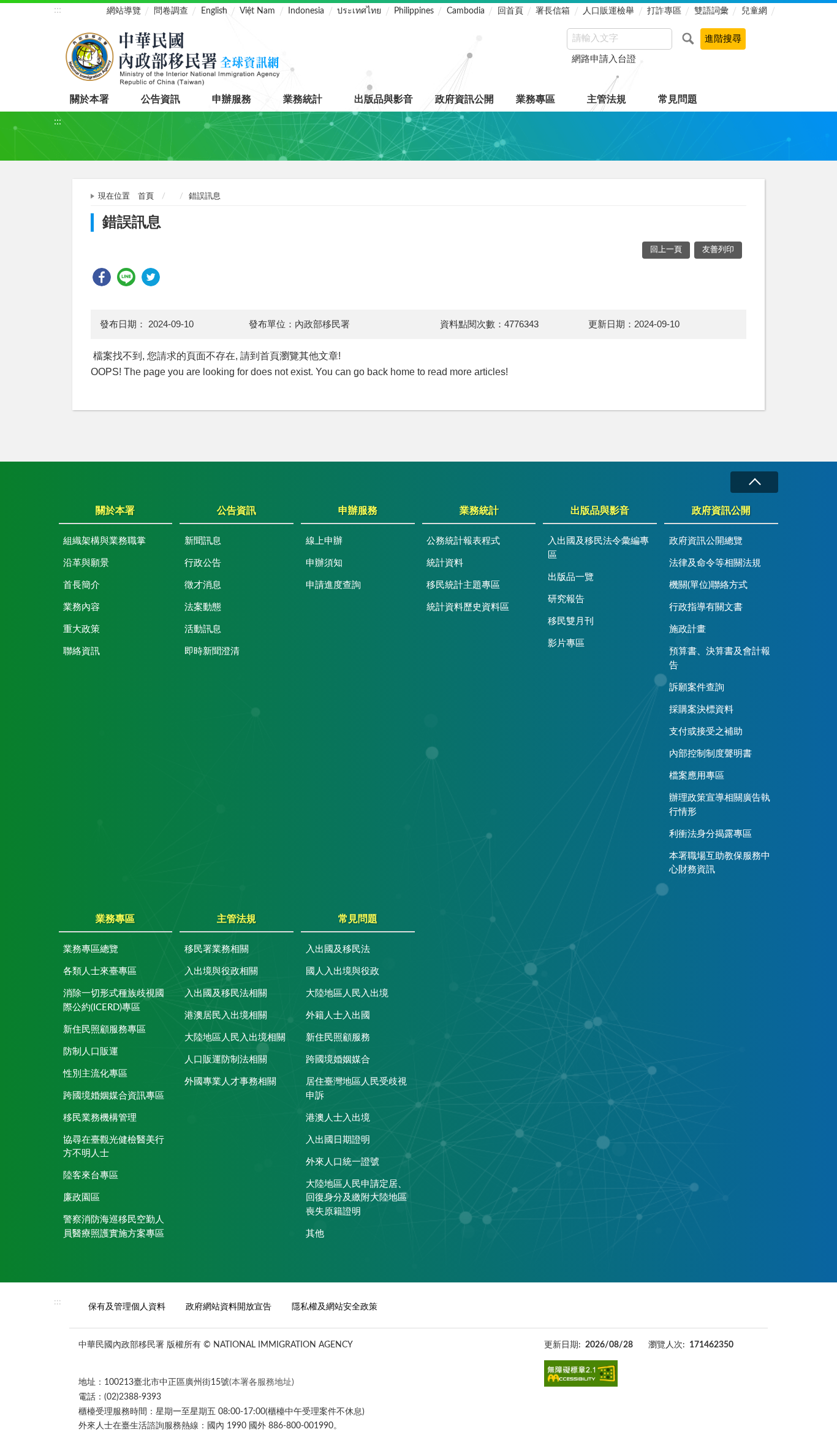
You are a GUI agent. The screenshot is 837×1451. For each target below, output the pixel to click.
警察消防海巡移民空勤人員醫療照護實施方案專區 (113, 1226)
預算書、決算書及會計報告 (719, 658)
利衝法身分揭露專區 (710, 834)
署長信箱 (553, 11)
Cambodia (466, 11)
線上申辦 (324, 541)
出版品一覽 (571, 577)
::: (57, 10)
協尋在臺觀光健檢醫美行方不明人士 (113, 1147)
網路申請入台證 (604, 59)
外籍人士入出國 (338, 1015)
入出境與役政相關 (221, 971)
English (214, 11)
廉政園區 (81, 1197)
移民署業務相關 (216, 949)
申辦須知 (324, 563)
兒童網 (754, 11)
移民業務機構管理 (100, 1117)
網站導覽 (124, 11)
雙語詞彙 (711, 11)
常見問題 (677, 99)
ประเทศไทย (359, 11)
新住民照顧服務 (338, 1037)
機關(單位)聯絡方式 (708, 585)
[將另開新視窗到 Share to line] (126, 277)
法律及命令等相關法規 (715, 563)
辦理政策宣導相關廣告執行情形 (719, 805)
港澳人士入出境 (338, 1117)
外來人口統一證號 (342, 1162)
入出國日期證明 (338, 1139)
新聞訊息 (202, 541)
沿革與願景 (86, 563)
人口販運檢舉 (608, 11)
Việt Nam (257, 11)
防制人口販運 (90, 1051)
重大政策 (81, 629)
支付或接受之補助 (706, 731)
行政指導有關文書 (706, 607)
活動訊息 (202, 629)
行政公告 (202, 563)
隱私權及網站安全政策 (334, 1306)
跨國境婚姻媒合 (338, 1059)
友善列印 (718, 250)
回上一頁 (666, 250)
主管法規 (606, 99)
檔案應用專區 (696, 775)
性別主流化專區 (95, 1073)
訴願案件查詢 (696, 687)
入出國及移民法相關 (225, 993)
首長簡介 (81, 585)
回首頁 (510, 11)
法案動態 (202, 607)
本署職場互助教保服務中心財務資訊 (719, 863)
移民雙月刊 (571, 621)
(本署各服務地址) (261, 1382)
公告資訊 (160, 99)
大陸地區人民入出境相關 (235, 1037)
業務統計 (302, 99)
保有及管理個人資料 (126, 1306)
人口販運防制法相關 (225, 1059)
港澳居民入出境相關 (225, 1015)
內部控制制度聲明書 (710, 753)
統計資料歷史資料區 (467, 607)
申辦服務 (231, 99)
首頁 (146, 196)
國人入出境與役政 (342, 971)
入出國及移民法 (338, 949)
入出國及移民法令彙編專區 (598, 548)
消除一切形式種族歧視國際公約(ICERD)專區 (113, 1000)
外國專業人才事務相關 (230, 1081)
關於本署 (89, 99)
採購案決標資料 (701, 709)
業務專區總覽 (90, 949)
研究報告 (566, 599)
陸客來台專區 (90, 1175)
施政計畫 (687, 629)
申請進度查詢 (333, 585)
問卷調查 (171, 11)
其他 (315, 1233)
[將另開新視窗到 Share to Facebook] (102, 277)
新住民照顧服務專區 (104, 1029)
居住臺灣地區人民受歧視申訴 (356, 1088)
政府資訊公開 (464, 99)
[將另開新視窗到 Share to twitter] (151, 277)
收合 (754, 482)
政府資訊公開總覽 (706, 541)
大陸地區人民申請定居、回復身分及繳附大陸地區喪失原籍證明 (356, 1197)
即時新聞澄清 (212, 651)
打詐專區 (664, 11)
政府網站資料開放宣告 (228, 1306)
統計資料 (444, 563)
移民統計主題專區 (463, 585)
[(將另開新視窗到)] (581, 1373)
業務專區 (535, 99)
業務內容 (81, 607)
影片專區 (566, 643)
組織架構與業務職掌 (104, 541)
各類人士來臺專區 (100, 971)
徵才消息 (202, 585)
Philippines (414, 11)
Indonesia (306, 11)
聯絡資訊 (81, 651)
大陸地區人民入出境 (347, 993)
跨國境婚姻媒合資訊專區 (113, 1095)
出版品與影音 (383, 99)
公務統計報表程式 (463, 541)
